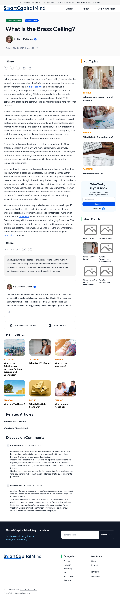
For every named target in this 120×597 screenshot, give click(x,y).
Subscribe (98, 204)
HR (65, 572)
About (93, 561)
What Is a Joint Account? (62, 405)
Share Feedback (60, 325)
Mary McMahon (25, 39)
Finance (59, 359)
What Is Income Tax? (93, 173)
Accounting (68, 576)
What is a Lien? (89, 238)
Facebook (95, 576)
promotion (9, 235)
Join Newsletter (106, 8)
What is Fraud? (105, 238)
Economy (9, 359)
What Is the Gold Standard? (37, 405)
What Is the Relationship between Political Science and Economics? (13, 369)
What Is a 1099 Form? (40, 363)
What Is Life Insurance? (61, 364)
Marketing (68, 568)
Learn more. (96, 2)
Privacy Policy (8, 593)
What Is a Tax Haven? (14, 404)
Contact (94, 565)
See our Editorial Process (25, 325)
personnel (24, 216)
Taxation (34, 359)
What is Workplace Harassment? (105, 259)
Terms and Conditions (22, 593)
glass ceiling (35, 86)
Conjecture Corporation (28, 590)
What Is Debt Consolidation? (98, 137)
